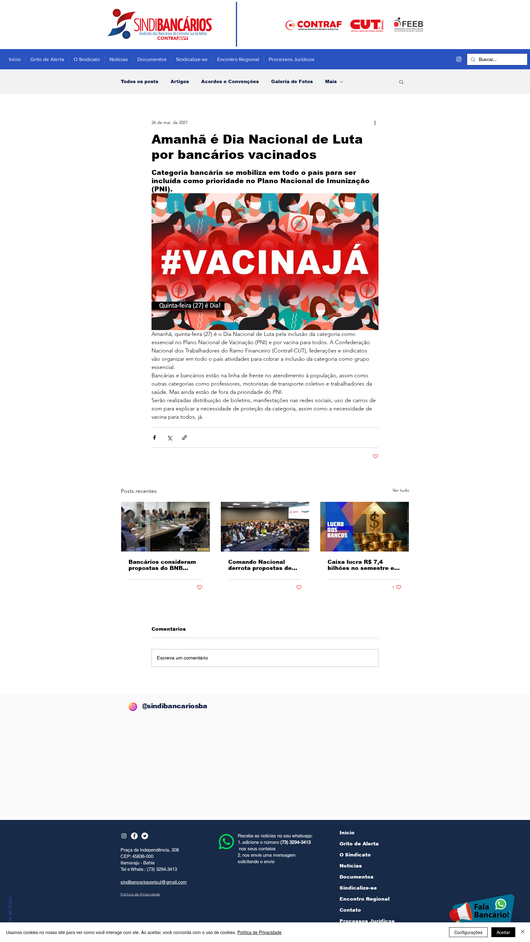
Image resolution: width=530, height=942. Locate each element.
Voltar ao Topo (10, 914)
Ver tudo (401, 490)
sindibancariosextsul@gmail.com (154, 882)
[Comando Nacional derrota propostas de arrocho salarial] (265, 527)
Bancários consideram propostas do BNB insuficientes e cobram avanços (163, 565)
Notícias (351, 865)
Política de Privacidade (259, 932)
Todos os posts (139, 81)
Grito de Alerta (359, 843)
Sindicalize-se (358, 887)
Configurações (468, 932)
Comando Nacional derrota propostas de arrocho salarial (260, 565)
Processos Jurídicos (367, 921)
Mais (331, 81)
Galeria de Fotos (292, 81)
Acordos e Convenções (230, 81)
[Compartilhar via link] (184, 437)
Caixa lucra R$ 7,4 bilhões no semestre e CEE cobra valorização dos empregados (361, 565)
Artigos (180, 81)
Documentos (357, 876)
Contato (350, 910)
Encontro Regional (365, 899)
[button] (401, 81)
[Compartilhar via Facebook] (154, 437)
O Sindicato (355, 854)
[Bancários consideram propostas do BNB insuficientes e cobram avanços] (165, 527)
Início (347, 832)
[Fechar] (522, 932)
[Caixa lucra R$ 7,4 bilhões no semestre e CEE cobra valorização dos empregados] (364, 527)
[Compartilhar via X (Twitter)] (169, 437)
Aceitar (503, 932)
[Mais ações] (374, 122)
